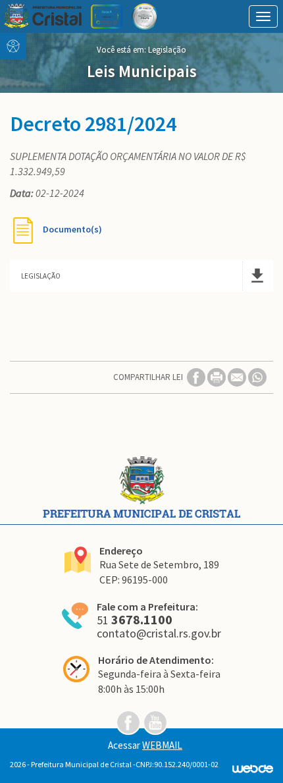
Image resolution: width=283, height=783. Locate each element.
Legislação (167, 49)
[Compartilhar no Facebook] (197, 376)
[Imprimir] (217, 376)
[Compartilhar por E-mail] (238, 376)
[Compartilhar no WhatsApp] (257, 376)
